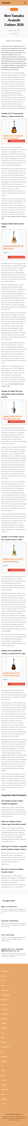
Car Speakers (4, 1018)
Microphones (4, 1089)
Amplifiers (3, 1084)
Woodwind (4, 1042)
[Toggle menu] (25, 2)
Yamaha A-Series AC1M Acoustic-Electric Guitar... (12, 674)
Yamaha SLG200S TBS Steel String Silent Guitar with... (12, 417)
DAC (2, 980)
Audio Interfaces (5, 1004)
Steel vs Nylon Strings (7, 935)
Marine (3, 985)
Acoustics (3, 1080)
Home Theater (5, 971)
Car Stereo (4, 1009)
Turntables (4, 1099)
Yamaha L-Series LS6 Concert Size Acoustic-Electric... (13, 560)
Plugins (3, 1075)
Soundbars (4, 1023)
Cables (3, 1103)
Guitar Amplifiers (5, 995)
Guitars (14, 9)
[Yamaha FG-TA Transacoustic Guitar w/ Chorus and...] (14, 127)
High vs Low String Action (9, 906)
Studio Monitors (5, 990)
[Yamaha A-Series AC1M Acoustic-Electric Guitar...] (14, 664)
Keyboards (4, 1028)
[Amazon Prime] (14, 252)
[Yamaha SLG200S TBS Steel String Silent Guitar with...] (14, 407)
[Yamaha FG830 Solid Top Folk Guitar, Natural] (14, 237)
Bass (2, 1051)
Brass (2, 1032)
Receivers (3, 976)
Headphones (4, 1056)
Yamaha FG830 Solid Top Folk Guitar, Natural (13, 247)
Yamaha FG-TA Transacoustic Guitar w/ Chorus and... (13, 137)
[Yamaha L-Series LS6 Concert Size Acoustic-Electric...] (14, 550)
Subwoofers (4, 999)
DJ (2, 1066)
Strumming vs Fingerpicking (9, 921)
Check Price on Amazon (17, 141)
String (2, 1037)
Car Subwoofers (5, 1014)
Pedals (2, 1094)
